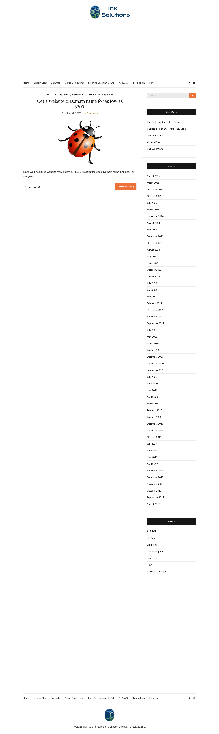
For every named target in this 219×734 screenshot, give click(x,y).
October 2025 (154, 196)
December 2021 (155, 310)
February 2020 (154, 410)
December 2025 (155, 189)
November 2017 (155, 484)
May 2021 (152, 336)
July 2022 (152, 283)
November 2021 (155, 316)
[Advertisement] (109, 52)
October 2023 (154, 243)
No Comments (90, 113)
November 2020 (155, 363)
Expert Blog (40, 82)
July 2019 (152, 443)
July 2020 (152, 376)
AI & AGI (124, 82)
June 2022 (152, 289)
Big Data (55, 82)
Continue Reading (126, 187)
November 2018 (155, 470)
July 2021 (152, 330)
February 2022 (154, 303)
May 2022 (152, 296)
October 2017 (154, 490)
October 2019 (154, 437)
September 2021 (155, 323)
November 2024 (155, 216)
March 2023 (153, 263)
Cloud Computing (74, 82)
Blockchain (139, 82)
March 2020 (153, 403)
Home (26, 82)
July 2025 (152, 202)
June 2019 (152, 450)
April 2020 (152, 397)
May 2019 (152, 457)
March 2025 (153, 209)
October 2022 (154, 269)
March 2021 (153, 343)
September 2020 (155, 370)
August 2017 (153, 504)
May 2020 (152, 390)
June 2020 (152, 383)
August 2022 (153, 276)
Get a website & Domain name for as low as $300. (80, 104)
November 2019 (155, 430)
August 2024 (153, 223)
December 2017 (155, 477)
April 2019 (152, 464)
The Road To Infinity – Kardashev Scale (166, 128)
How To (153, 82)
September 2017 (155, 497)
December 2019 (155, 423)
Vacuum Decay (154, 142)
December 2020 (155, 356)
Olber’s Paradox (155, 135)
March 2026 (153, 182)
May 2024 (152, 229)
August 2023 (153, 249)
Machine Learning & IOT (101, 82)
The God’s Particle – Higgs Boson (163, 122)
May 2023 (152, 256)
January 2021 (154, 350)
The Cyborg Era (155, 148)
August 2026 (153, 176)
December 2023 (155, 236)
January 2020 (154, 417)
